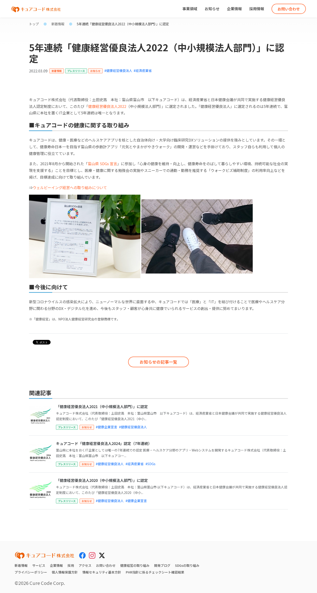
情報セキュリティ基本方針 (101, 572)
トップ (34, 23)
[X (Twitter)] (102, 554)
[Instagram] (92, 555)
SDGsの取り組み (187, 565)
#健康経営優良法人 (118, 70)
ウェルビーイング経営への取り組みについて (70, 187)
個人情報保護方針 (65, 572)
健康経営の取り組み (134, 565)
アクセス (85, 565)
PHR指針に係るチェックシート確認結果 (155, 572)
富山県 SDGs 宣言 (102, 163)
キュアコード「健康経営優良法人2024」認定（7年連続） (104, 443)
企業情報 (234, 8)
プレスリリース (76, 71)
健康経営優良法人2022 (107, 106)
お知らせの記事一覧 (158, 362)
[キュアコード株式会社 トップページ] (44, 555)
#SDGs (150, 463)
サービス (38, 565)
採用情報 (256, 8)
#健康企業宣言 (106, 427)
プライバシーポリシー (31, 572)
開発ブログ (162, 565)
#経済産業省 (143, 70)
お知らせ (212, 8)
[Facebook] (82, 555)
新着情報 (57, 23)
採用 (71, 565)
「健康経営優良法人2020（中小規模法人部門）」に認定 (102, 480)
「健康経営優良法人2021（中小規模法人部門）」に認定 (102, 406)
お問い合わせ (289, 9)
